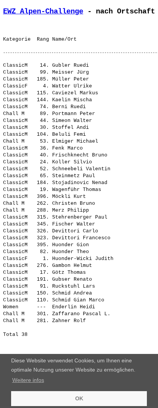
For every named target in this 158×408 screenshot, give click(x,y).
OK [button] (79, 398)
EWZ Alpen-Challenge (43, 11)
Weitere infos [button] (28, 380)
